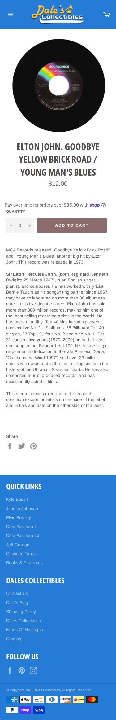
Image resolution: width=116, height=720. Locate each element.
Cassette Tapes (21, 553)
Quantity (15, 211)
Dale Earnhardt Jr (23, 535)
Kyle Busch (17, 499)
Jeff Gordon (17, 544)
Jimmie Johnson (22, 508)
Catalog (13, 638)
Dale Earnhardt (21, 526)
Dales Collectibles (23, 620)
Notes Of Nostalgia (24, 629)
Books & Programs (24, 562)
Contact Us (17, 593)
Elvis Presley (18, 517)
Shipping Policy (21, 611)
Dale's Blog (17, 602)
